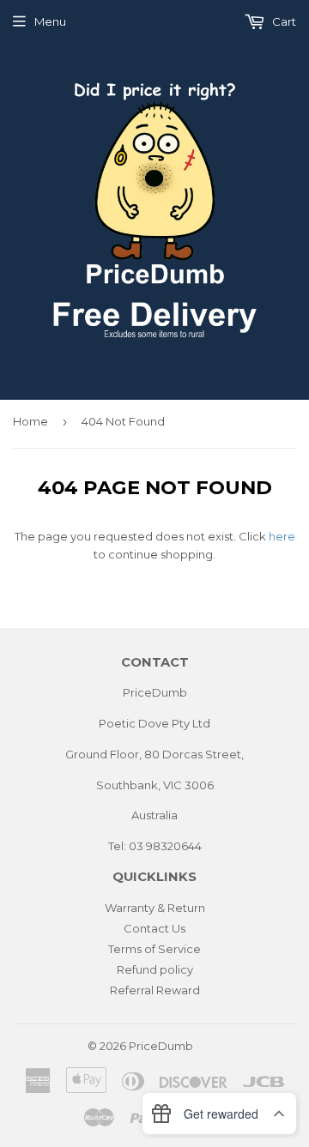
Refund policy (155, 969)
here (282, 536)
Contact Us (154, 928)
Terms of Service (154, 949)
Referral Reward (155, 990)
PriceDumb (161, 1046)
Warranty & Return (155, 908)
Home (30, 421)
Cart (283, 21)
